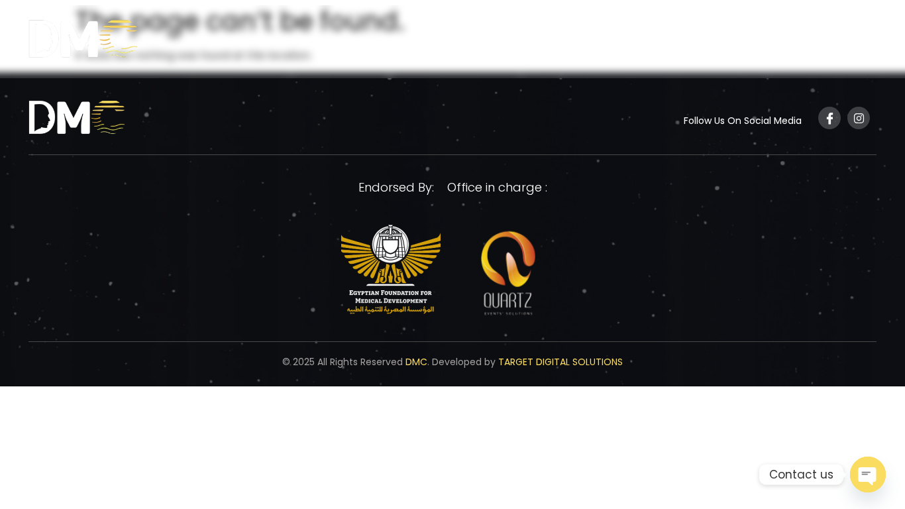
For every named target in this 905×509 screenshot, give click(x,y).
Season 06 (700, 41)
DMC (416, 361)
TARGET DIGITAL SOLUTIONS (560, 361)
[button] (630, 42)
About (623, 41)
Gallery (781, 41)
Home (571, 41)
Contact (844, 41)
